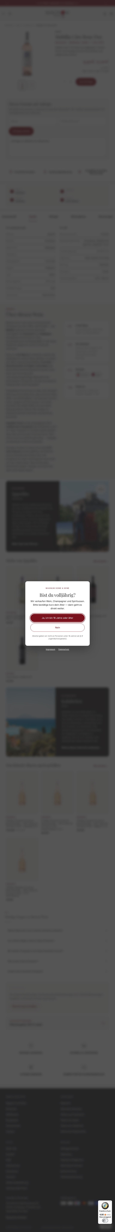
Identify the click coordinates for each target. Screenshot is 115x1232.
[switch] (105, 1220)
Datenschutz (63, 649)
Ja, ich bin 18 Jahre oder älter (57, 617)
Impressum (50, 649)
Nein (57, 627)
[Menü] (110, 1202)
